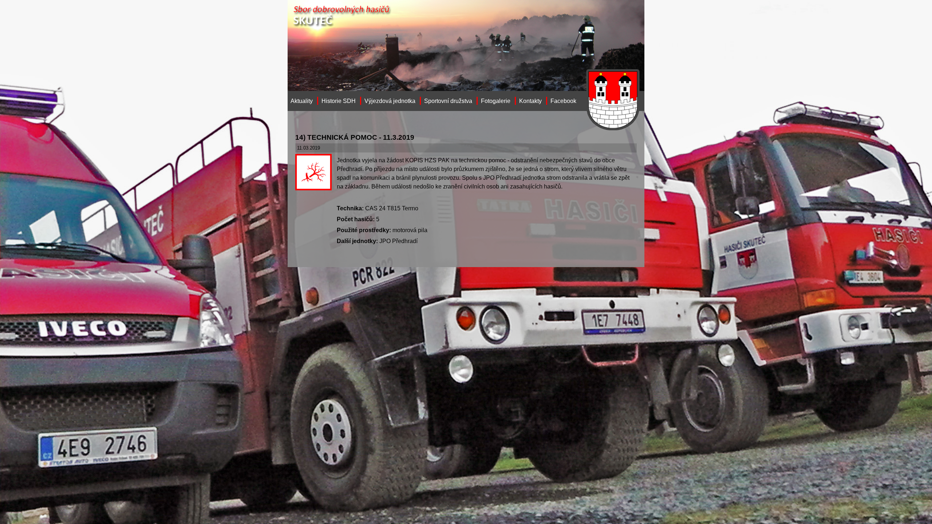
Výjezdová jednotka (389, 101)
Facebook (563, 101)
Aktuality (302, 101)
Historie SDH (338, 101)
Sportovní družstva (448, 101)
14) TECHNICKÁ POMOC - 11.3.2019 (354, 137)
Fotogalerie (495, 101)
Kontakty (530, 101)
